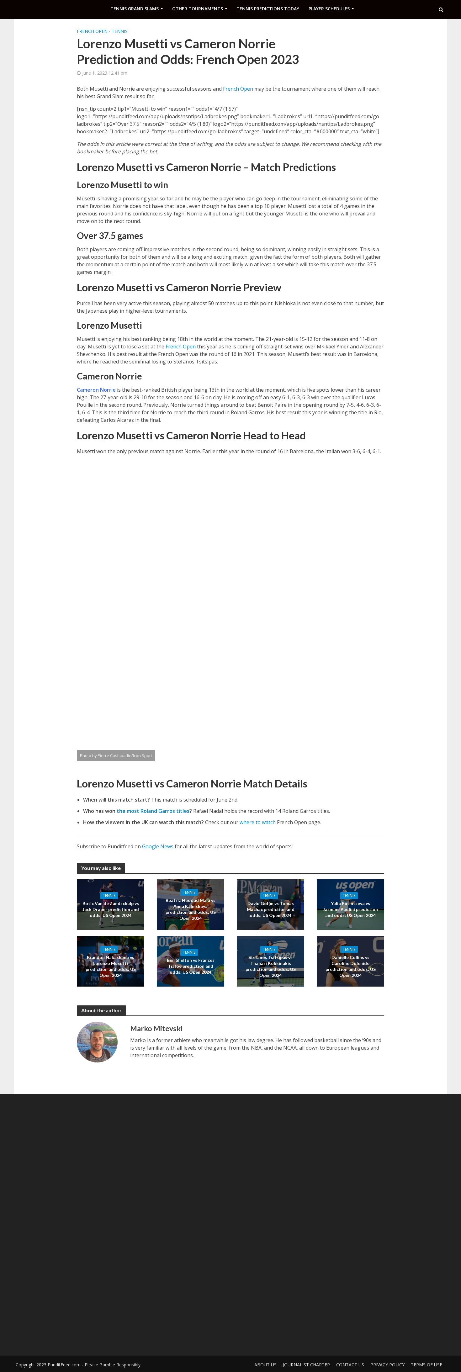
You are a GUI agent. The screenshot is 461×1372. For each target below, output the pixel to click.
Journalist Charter (306, 1365)
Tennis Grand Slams (134, 9)
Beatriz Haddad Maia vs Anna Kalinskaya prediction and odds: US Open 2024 (191, 909)
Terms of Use (426, 1365)
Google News (157, 846)
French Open (92, 31)
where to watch (258, 822)
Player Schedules (329, 9)
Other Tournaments (197, 9)
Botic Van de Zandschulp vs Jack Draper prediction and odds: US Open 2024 (110, 909)
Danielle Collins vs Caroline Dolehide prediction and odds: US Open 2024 (351, 965)
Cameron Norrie (96, 389)
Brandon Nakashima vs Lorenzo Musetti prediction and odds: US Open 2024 (111, 965)
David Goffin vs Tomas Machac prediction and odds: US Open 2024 (270, 909)
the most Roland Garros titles (153, 811)
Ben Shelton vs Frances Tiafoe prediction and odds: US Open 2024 (191, 966)
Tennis (120, 31)
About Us (265, 1365)
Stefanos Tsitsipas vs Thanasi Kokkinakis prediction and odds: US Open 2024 (271, 965)
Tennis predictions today (267, 9)
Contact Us (350, 1365)
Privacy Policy (387, 1365)
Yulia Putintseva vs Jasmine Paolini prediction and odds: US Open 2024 (350, 909)
